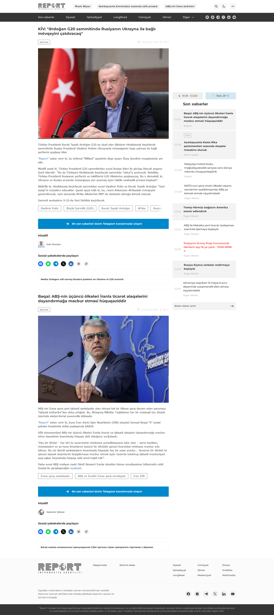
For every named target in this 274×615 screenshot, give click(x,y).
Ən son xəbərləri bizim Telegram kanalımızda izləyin (107, 223)
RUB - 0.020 (189, 95)
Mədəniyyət (204, 575)
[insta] (212, 17)
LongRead (179, 575)
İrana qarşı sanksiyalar (55, 475)
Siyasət (177, 565)
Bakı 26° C (222, 95)
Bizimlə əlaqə (127, 565)
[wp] (48, 263)
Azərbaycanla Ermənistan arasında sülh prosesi (128, 6)
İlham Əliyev (82, 6)
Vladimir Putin (50, 208)
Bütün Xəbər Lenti (185, 305)
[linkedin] (229, 17)
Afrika (141, 208)
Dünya (226, 565)
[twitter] (223, 17)
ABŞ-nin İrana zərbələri (180, 6)
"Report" (43, 422)
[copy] (86, 263)
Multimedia (228, 575)
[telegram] (218, 17)
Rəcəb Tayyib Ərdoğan (115, 208)
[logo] (51, 6)
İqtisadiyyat (179, 570)
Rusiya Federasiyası (165, 208)
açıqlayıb (75, 468)
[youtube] (234, 17)
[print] (78, 263)
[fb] (207, 17)
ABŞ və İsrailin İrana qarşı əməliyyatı (102, 475)
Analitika (227, 570)
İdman (201, 570)
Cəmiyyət (203, 565)
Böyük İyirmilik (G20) (80, 208)
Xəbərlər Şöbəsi (55, 512)
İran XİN (139, 475)
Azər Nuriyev (53, 244)
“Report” (43, 158)
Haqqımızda (100, 565)
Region (44, 42)
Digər (186, 17)
